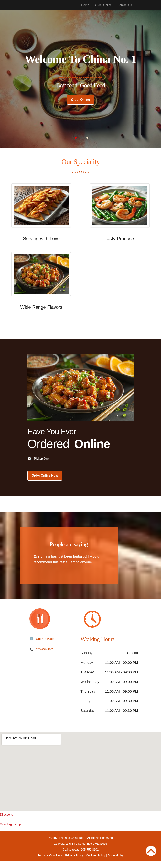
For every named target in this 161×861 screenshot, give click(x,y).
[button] (76, 138)
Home (85, 4)
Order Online (103, 4)
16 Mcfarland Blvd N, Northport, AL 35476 (80, 843)
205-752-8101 (45, 649)
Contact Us (124, 4)
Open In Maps (45, 638)
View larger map (10, 824)
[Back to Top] (151, 851)
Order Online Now (45, 475)
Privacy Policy (74, 855)
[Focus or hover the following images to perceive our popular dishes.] (41, 208)
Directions (6, 814)
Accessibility (115, 855)
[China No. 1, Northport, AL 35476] (80, 771)
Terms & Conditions (50, 855)
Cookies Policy (95, 855)
